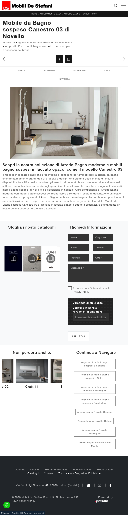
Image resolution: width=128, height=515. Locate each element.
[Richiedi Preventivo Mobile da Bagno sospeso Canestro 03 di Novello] (59, 59)
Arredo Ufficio (104, 469)
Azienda (20, 469)
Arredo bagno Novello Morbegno (95, 432)
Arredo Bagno (72, 14)
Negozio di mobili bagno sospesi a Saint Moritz (94, 401)
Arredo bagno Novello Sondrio (94, 412)
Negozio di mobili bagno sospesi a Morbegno (94, 389)
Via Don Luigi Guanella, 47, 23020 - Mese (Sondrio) (47, 485)
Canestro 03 (90, 14)
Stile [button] (107, 70)
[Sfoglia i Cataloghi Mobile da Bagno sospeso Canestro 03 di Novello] (68, 59)
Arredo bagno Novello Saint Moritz (95, 444)
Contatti (49, 473)
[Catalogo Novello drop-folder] (32, 259)
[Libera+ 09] (6, 59)
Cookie (15, 513)
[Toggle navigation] (123, 5)
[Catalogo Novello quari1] (51, 259)
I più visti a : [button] (64, 79)
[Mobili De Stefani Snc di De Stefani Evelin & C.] (27, 5)
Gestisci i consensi (34, 513)
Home (35, 14)
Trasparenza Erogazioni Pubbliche (79, 473)
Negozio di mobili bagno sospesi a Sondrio (94, 364)
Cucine (34, 469)
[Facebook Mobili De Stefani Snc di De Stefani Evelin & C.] (111, 485)
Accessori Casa (81, 469)
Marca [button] (22, 70)
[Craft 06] (122, 59)
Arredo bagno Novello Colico (95, 421)
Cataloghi (33, 473)
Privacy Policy (81, 291)
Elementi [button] (49, 70)
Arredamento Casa (51, 14)
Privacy (5, 513)
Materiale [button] (80, 70)
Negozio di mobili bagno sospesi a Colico (94, 376)
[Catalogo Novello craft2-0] (13, 259)
